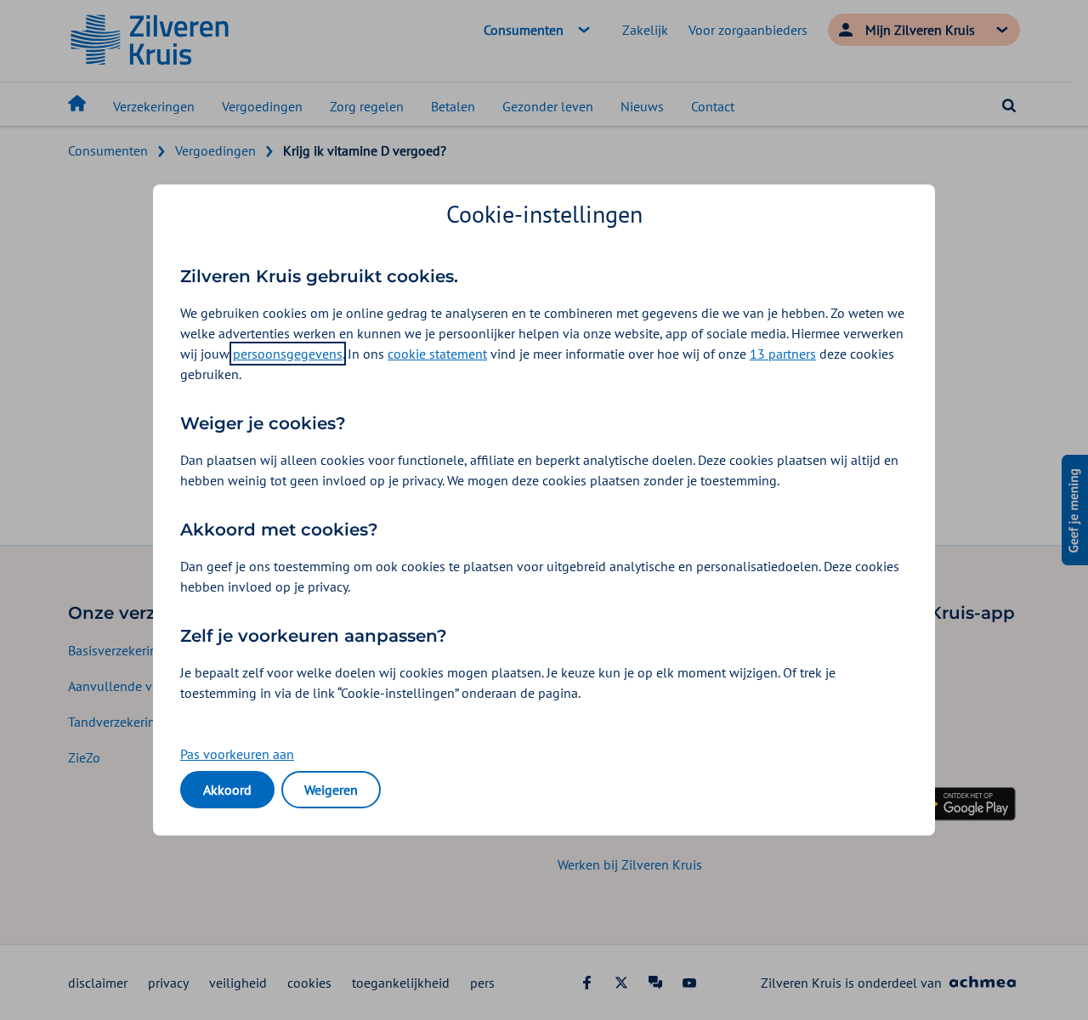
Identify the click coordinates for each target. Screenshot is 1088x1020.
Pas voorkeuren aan (237, 753)
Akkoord (227, 789)
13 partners (783, 353)
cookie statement (437, 353)
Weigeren (331, 789)
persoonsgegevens (288, 353)
